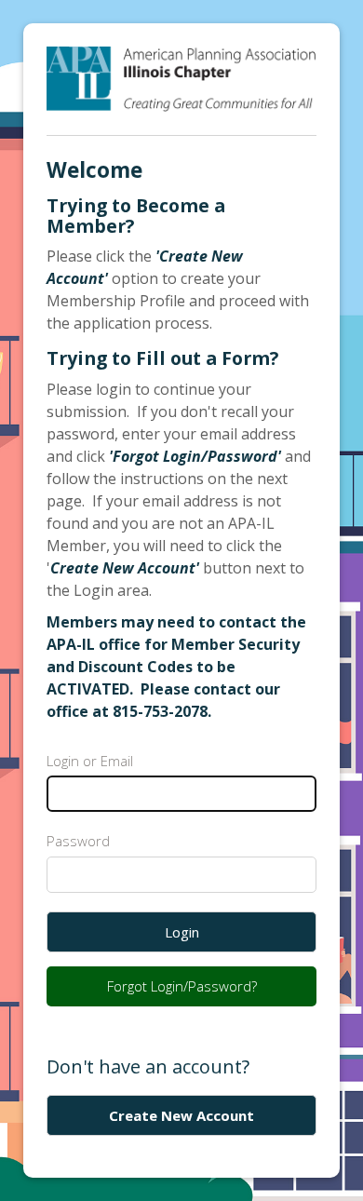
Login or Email (90, 760)
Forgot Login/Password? (182, 986)
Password (78, 840)
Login (182, 932)
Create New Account (181, 1115)
